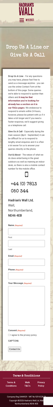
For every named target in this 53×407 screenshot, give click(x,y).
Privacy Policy (41, 384)
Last (10, 249)
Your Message (20, 283)
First (10, 237)
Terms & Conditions (11, 384)
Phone (15, 269)
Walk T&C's (27, 384)
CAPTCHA (13, 341)
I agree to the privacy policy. (23, 335)
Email (15, 256)
